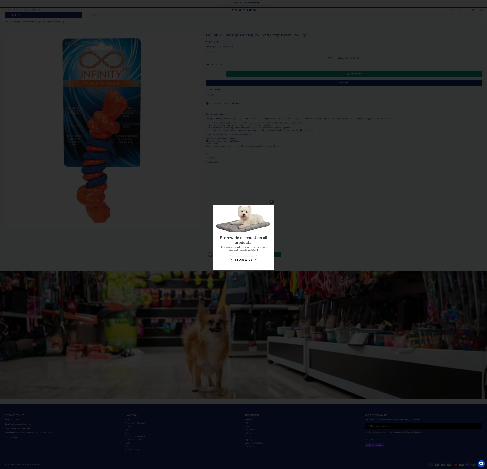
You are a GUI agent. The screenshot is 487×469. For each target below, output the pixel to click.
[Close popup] (271, 202)
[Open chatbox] (481, 463)
